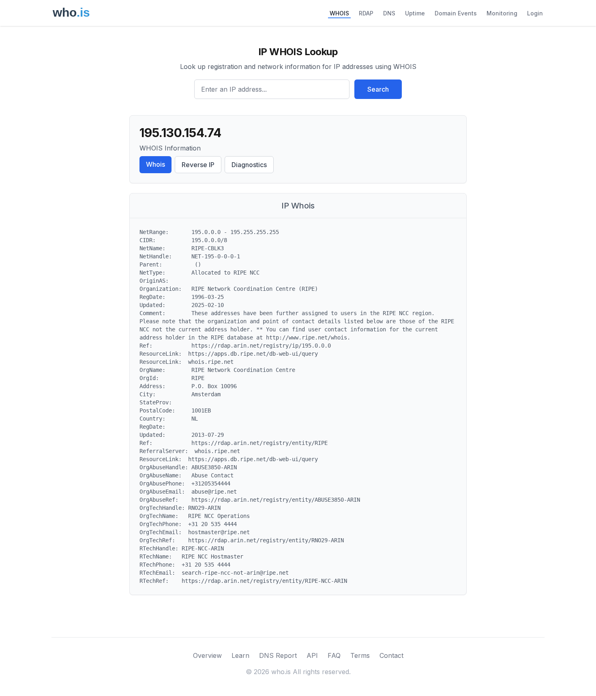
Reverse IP (198, 165)
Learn (240, 655)
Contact (391, 655)
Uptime (415, 13)
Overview (207, 655)
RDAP (366, 13)
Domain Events (456, 13)
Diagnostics (249, 165)
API (312, 655)
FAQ (334, 655)
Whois (155, 164)
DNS (389, 13)
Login (535, 13)
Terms (360, 655)
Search (378, 89)
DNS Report (278, 655)
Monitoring (502, 13)
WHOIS (339, 13)
